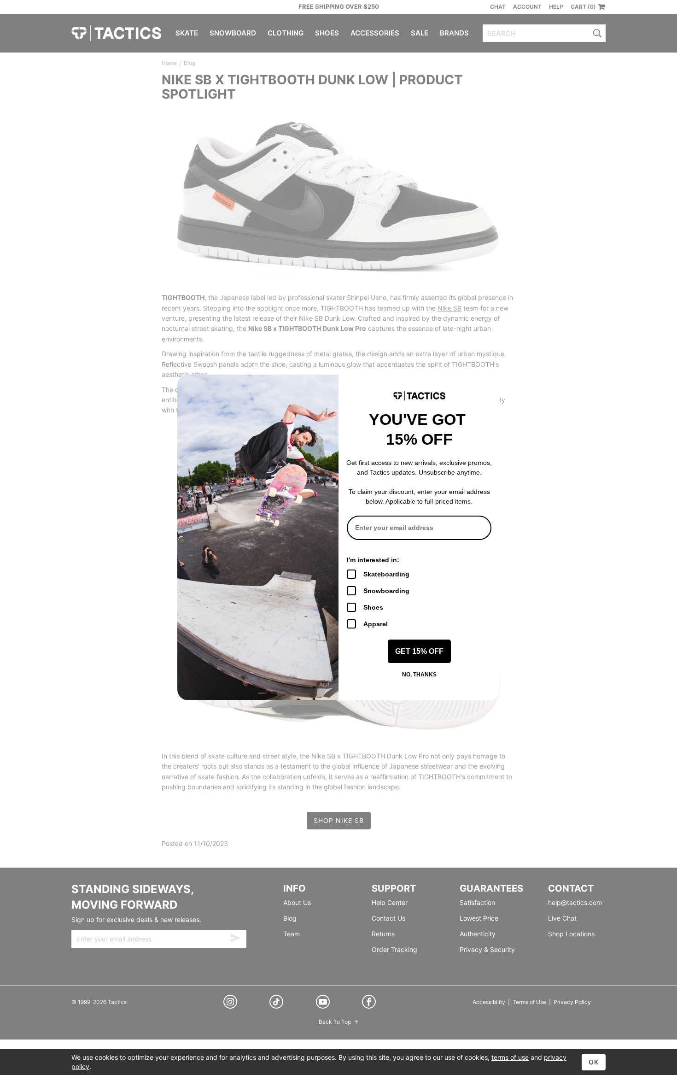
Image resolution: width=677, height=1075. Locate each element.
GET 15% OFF (419, 651)
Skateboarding (386, 574)
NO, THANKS (419, 674)
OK (594, 1062)
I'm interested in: (373, 560)
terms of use (510, 1057)
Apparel (375, 624)
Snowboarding (386, 590)
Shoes (373, 607)
